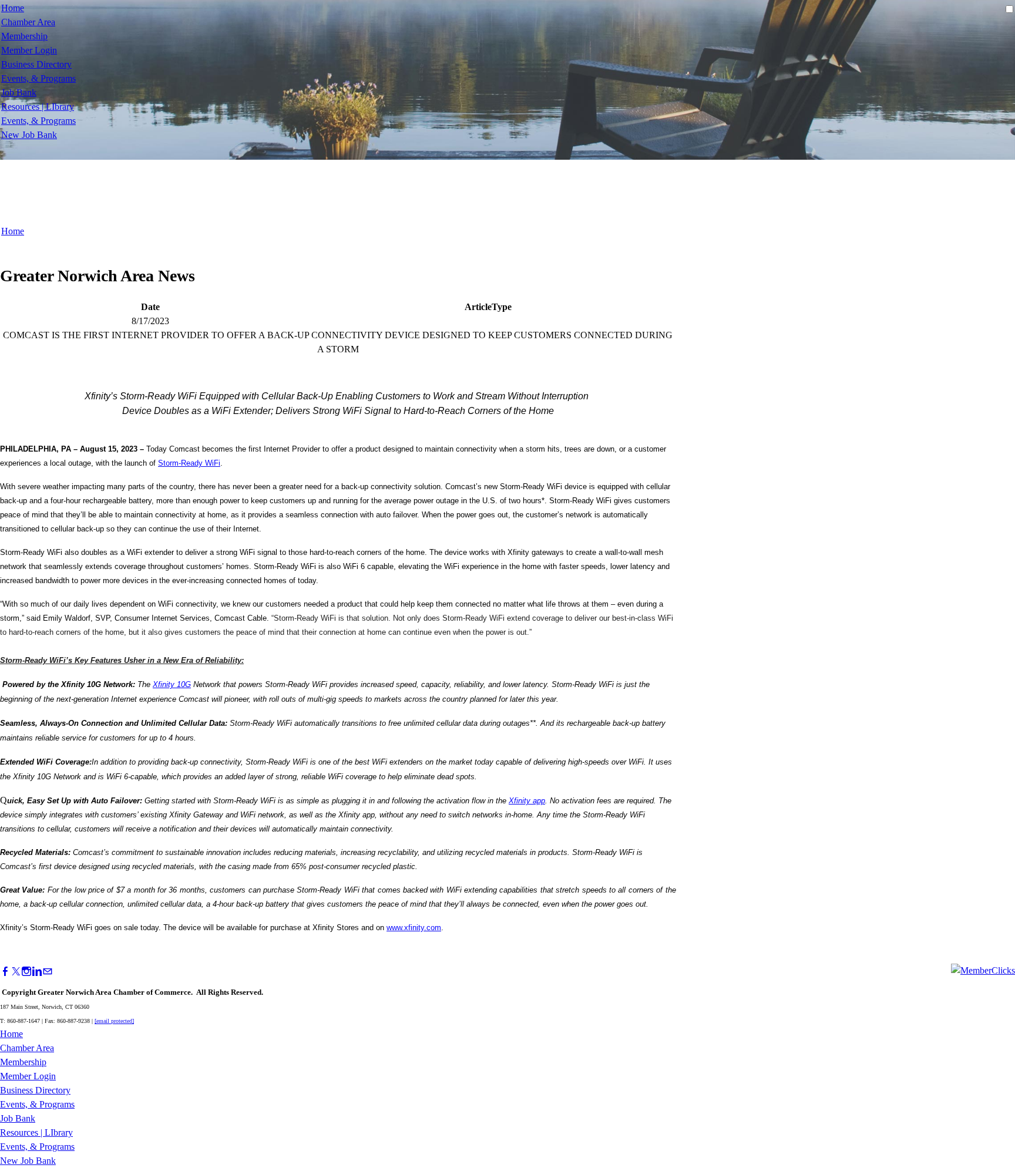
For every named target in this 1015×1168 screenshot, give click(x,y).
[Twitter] (16, 972)
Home (12, 8)
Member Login (29, 50)
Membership (24, 36)
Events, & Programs (38, 78)
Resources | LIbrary (37, 107)
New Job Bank (29, 135)
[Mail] (47, 972)
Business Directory (36, 64)
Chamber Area (28, 22)
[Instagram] (26, 972)
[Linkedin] (37, 972)
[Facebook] (5, 972)
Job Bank (18, 92)
